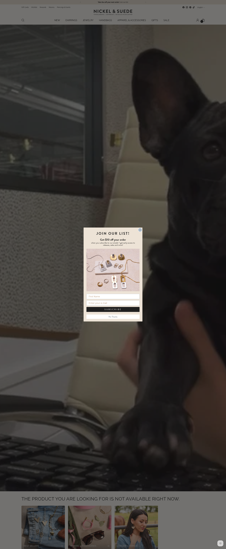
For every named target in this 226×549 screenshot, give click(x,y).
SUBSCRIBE (113, 309)
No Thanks (113, 316)
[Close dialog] (140, 230)
